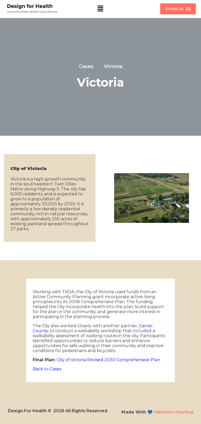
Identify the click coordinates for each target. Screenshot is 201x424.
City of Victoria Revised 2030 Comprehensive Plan (108, 359)
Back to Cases (47, 368)
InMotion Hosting (173, 412)
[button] (100, 9)
